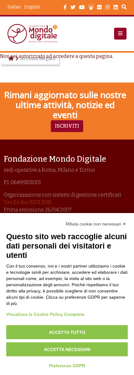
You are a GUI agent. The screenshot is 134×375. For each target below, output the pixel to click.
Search (124, 8)
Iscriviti (67, 126)
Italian (14, 7)
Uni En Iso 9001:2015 (27, 202)
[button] (120, 34)
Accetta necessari (67, 349)
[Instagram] (107, 7)
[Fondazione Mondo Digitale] (34, 34)
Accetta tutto (67, 332)
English (32, 7)
